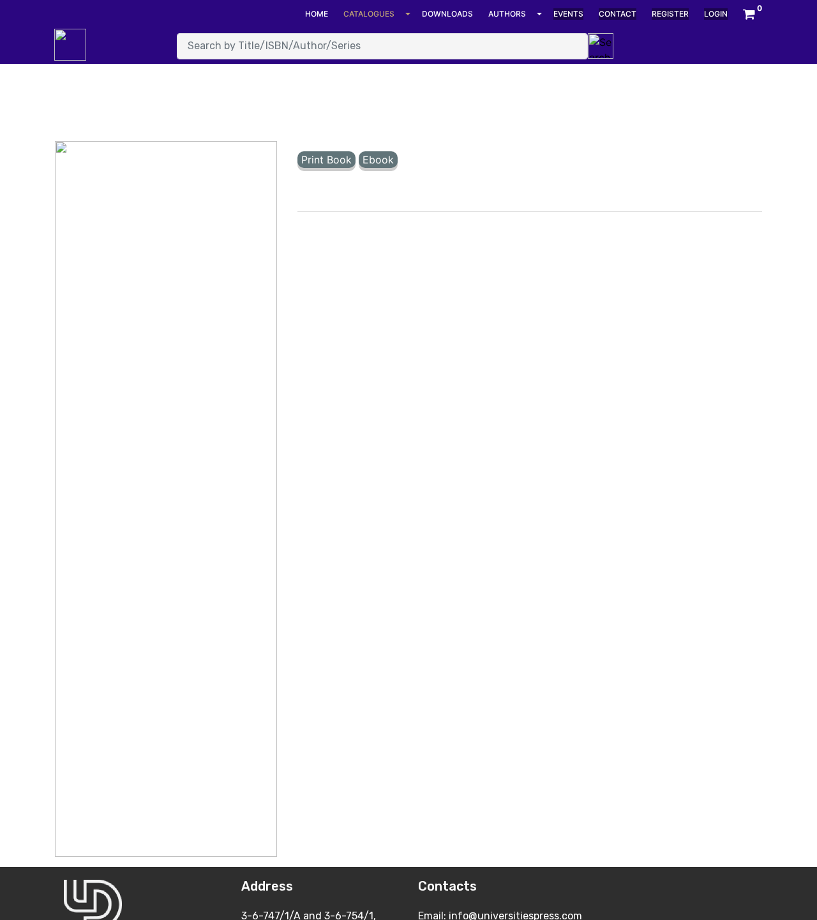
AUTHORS (507, 14)
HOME (316, 14)
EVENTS (568, 14)
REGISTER (670, 14)
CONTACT (617, 14)
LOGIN (716, 14)
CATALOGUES (368, 14)
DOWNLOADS (447, 14)
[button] (749, 14)
